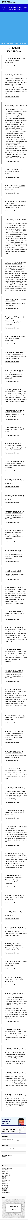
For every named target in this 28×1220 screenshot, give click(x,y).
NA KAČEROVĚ (6, 1175)
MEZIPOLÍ (4, 1188)
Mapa (16, 43)
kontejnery (23, 317)
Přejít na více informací (12, 66)
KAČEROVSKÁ (6, 1170)
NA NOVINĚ (5, 1183)
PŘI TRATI (4, 1178)
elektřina (23, 201)
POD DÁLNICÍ (5, 1185)
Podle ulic (3, 43)
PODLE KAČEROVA (7, 1168)
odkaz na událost (14, 60)
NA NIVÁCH (5, 1171)
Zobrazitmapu (14, 1208)
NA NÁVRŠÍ (5, 1187)
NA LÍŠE (4, 1176)
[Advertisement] (14, 28)
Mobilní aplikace (6, 1)
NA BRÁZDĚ (5, 1173)
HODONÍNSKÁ (5, 1192)
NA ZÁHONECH (6, 1180)
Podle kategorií (10, 43)
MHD (21, 74)
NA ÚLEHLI (5, 1182)
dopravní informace (10, 391)
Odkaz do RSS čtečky (8, 1148)
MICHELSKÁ (5, 1190)
